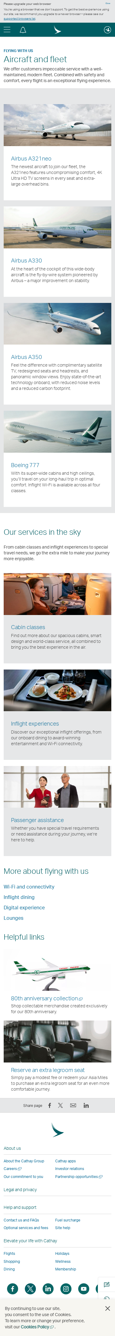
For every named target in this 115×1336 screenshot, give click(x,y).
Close (107, 3)
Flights (9, 1253)
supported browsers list (19, 18)
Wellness (63, 1261)
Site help (62, 1227)
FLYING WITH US (18, 50)
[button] (23, 30)
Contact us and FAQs (21, 1220)
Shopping (12, 1261)
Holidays (62, 1253)
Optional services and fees (26, 1227)
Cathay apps (65, 1161)
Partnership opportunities (79, 1176)
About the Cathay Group (24, 1161)
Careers (13, 1168)
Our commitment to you (23, 1176)
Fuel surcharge (67, 1220)
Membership (65, 1269)
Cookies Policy (38, 1326)
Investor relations (69, 1168)
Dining (9, 1269)
